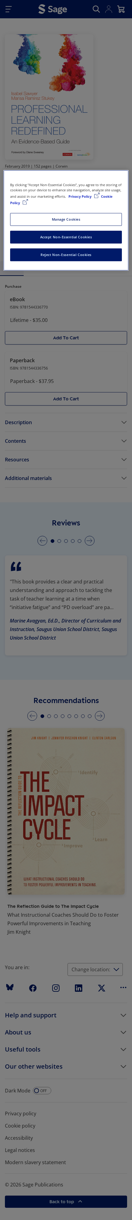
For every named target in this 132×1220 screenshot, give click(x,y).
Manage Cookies (66, 219)
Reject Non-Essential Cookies (66, 254)
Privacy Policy (80, 196)
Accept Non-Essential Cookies (66, 237)
